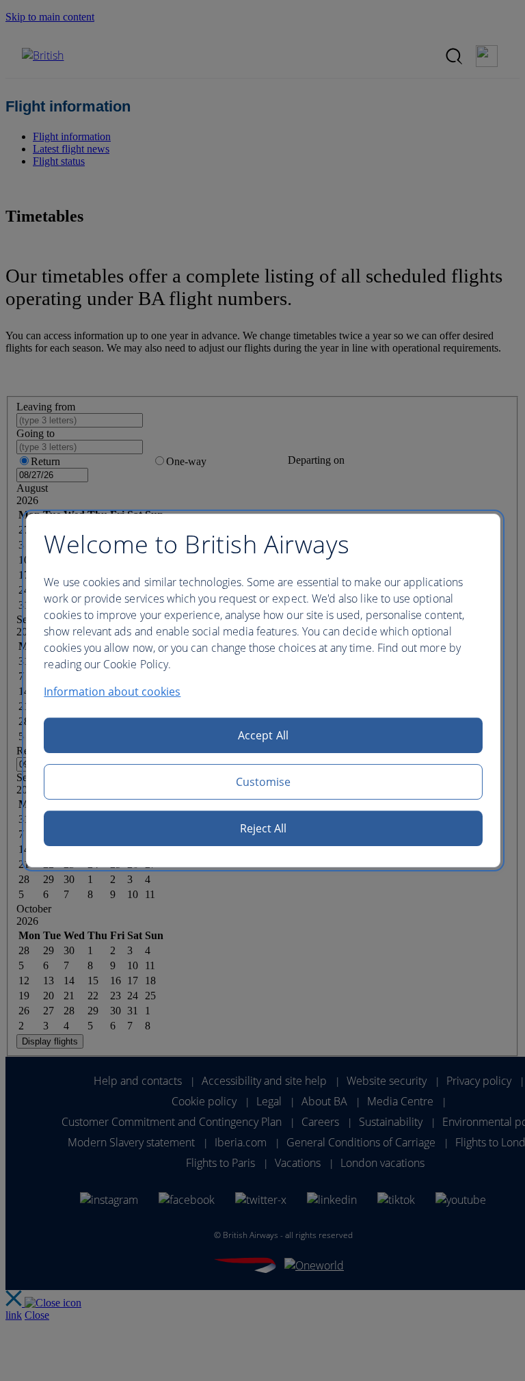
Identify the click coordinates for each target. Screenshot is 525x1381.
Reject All (263, 828)
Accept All (263, 735)
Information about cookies (112, 691)
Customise (263, 781)
